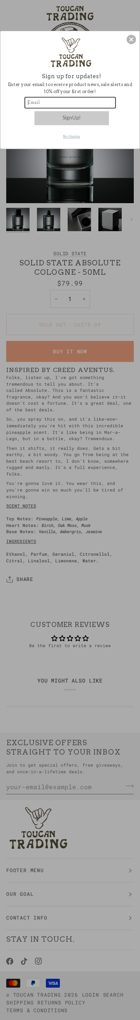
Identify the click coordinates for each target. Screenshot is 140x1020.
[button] (131, 39)
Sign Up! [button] (71, 118)
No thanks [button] (71, 137)
